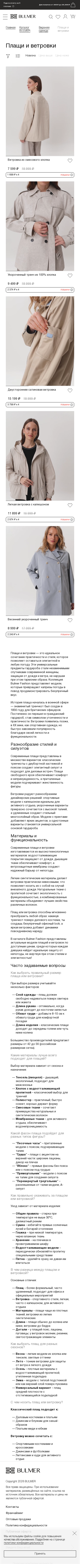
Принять (40, 1554)
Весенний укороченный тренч (28, 619)
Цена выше (45, 55)
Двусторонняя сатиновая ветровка (32, 390)
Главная (11, 27)
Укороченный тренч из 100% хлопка (32, 275)
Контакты (12, 1507)
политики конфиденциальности (23, 1543)
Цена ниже (62, 55)
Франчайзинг (14, 1513)
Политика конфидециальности (26, 1525)
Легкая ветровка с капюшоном (28, 504)
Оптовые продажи (18, 1519)
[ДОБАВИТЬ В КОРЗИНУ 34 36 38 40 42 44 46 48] (40, 111)
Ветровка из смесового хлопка (29, 160)
